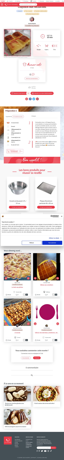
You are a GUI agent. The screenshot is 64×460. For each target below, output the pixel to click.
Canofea (34, 1)
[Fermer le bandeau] (61, 216)
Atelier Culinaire (49, 1)
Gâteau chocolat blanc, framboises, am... (46, 333)
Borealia (42, 1)
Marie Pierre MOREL (17, 328)
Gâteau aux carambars (46, 285)
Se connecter (25, 358)
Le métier (57, 1)
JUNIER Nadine (46, 328)
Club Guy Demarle (18, 440)
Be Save (18, 1)
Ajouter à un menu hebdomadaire (43, 93)
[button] (2, 4)
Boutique (26, 1)
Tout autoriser (52, 242)
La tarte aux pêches (17, 287)
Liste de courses (18, 116)
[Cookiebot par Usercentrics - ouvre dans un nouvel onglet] (52, 216)
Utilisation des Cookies (29, 447)
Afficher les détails (54, 238)
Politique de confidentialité (29, 444)
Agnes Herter (17, 282)
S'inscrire (36, 358)
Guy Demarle (17, 439)
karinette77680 (46, 282)
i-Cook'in (11, 1)
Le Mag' (16, 442)
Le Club (3, 1)
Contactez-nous (29, 439)
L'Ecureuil (17, 333)
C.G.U (27, 440)
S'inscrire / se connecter (23, 457)
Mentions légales (29, 442)
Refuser (32, 242)
